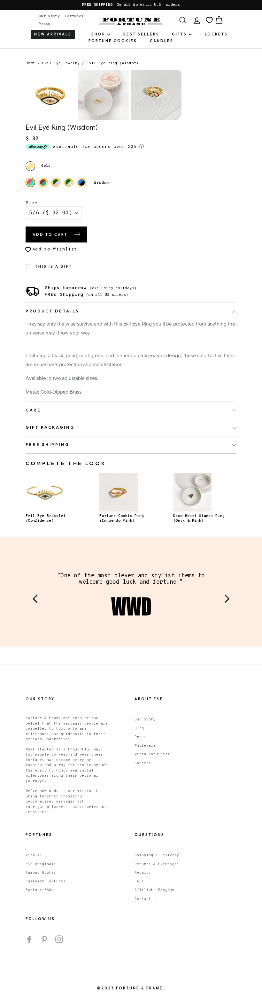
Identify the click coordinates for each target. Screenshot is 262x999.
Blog (139, 728)
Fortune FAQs (40, 890)
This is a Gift (53, 266)
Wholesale (145, 745)
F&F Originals (41, 864)
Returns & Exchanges (157, 864)
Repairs (143, 873)
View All (35, 855)
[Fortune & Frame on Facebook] (29, 939)
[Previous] (36, 599)
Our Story (49, 16)
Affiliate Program (154, 890)
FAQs (139, 881)
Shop (98, 34)
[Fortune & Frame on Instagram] (59, 939)
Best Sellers (141, 34)
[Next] (226, 599)
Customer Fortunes (46, 881)
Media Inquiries (152, 754)
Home (30, 63)
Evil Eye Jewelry (61, 63)
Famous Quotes (41, 873)
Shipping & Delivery (157, 855)
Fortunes (74, 16)
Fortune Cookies (113, 41)
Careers (143, 763)
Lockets (216, 34)
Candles (161, 41)
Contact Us (146, 899)
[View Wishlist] (209, 20)
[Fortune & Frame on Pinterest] (44, 939)
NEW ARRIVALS (53, 34)
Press (44, 24)
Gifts (179, 34)
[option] (131, 5)
